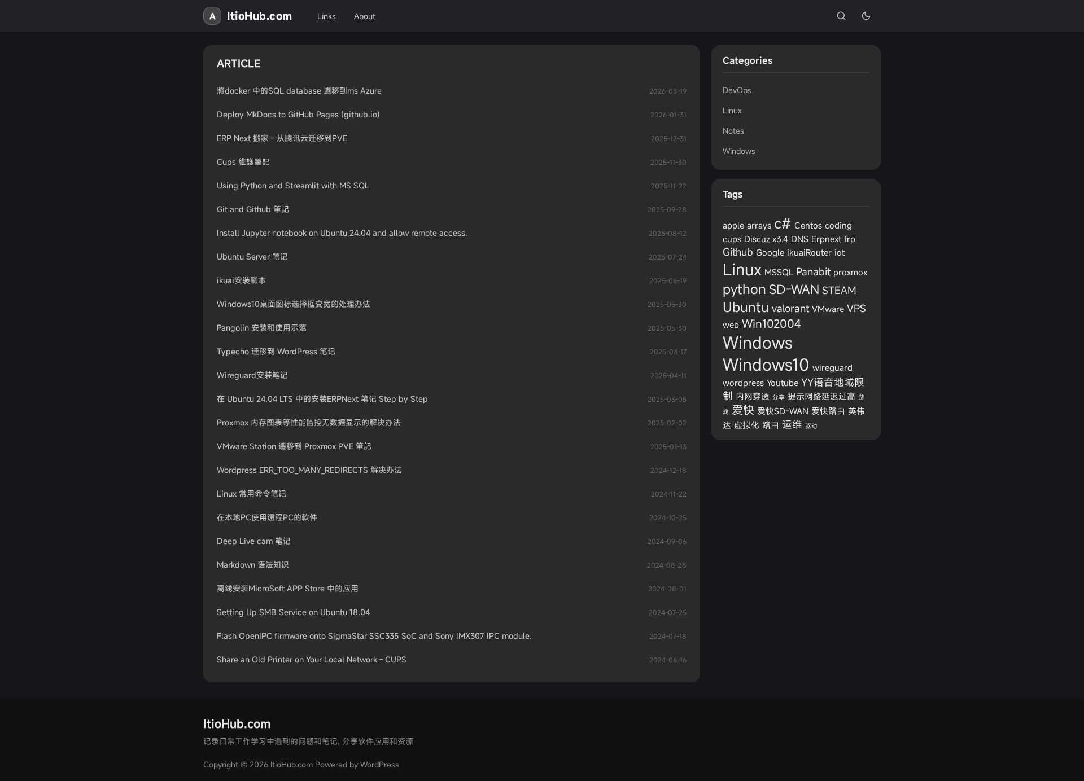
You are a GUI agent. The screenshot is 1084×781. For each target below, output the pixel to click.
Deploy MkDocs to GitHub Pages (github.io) (298, 114)
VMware (828, 308)
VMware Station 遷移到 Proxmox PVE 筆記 (294, 446)
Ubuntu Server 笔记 (252, 256)
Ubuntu (746, 307)
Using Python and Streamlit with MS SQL (293, 185)
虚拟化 (746, 425)
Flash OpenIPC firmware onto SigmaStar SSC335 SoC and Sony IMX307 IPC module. (374, 635)
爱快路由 (828, 410)
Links (326, 16)
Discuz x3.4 (766, 238)
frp (849, 238)
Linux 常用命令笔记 (251, 493)
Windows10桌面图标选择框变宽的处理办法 (293, 304)
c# (783, 223)
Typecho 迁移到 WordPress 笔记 (276, 351)
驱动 (811, 426)
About (364, 16)
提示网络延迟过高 (821, 396)
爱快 (743, 410)
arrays (759, 225)
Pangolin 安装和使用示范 (262, 327)
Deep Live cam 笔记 (254, 541)
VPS (856, 308)
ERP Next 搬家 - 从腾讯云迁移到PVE (282, 138)
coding (838, 225)
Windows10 (766, 364)
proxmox (850, 272)
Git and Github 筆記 (253, 209)
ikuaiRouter (809, 252)
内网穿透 (753, 396)
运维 (792, 424)
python (744, 289)
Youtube (782, 382)
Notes (733, 130)
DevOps (737, 90)
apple (733, 225)
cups (732, 238)
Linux (732, 110)
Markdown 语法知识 (253, 564)
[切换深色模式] (866, 16)
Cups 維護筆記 (243, 161)
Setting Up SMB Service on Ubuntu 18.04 (293, 612)
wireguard (832, 367)
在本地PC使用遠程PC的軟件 (267, 517)
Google (770, 252)
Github (738, 251)
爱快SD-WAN (782, 410)
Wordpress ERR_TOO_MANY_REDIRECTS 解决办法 (309, 469)
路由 (770, 425)
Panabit (813, 271)
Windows (739, 151)
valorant (790, 308)
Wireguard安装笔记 (252, 375)
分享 (778, 397)
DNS (799, 238)
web (731, 324)
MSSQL (778, 272)
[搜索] (841, 16)
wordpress (743, 382)
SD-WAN (794, 289)
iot (839, 252)
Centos (808, 225)
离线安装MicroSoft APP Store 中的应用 (288, 588)
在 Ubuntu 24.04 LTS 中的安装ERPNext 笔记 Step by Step (322, 398)
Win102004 (771, 323)
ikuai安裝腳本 (241, 280)
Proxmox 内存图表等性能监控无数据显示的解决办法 (309, 422)
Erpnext (826, 238)
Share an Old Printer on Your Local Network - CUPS (311, 659)
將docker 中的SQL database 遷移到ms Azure (299, 90)
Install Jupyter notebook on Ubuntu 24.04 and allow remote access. (342, 232)
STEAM (839, 290)
